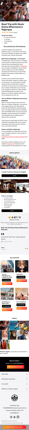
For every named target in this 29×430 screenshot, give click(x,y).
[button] (2, 10)
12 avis (15, 32)
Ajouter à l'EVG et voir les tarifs (14, 427)
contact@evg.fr (14, 413)
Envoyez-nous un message (16, 366)
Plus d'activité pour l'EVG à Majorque (14, 46)
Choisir (14, 175)
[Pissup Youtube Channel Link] (14, 417)
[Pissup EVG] (14, 2)
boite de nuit (10, 144)
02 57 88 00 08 (18, 363)
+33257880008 (7, 408)
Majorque (24, 66)
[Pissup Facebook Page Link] (11, 417)
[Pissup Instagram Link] (18, 417)
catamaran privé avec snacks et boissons (13, 137)
